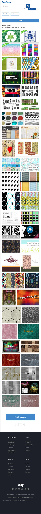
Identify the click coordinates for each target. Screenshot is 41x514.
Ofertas (27, 442)
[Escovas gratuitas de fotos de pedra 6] (30, 346)
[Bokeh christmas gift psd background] (11, 63)
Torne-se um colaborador (12, 451)
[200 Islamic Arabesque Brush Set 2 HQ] (9, 297)
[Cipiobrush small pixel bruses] (11, 217)
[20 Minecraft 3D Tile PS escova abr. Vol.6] (30, 104)
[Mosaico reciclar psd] (11, 36)
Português (11, 469)
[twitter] (16, 489)
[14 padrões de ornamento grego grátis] (32, 118)
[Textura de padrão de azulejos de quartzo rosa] (9, 331)
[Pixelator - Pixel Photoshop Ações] (11, 91)
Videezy (10, 447)
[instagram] (22, 489)
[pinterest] (19, 489)
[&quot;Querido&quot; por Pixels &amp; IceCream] (11, 263)
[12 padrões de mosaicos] (30, 77)
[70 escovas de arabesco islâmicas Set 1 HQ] (32, 281)
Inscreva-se (32, 8)
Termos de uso (7, 500)
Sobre (27, 464)
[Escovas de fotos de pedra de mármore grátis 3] (30, 401)
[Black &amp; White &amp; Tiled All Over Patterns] (11, 232)
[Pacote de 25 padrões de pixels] (13, 118)
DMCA (27, 450)
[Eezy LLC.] (21, 485)
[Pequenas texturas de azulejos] (11, 132)
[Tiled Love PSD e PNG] (8, 148)
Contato (27, 472)
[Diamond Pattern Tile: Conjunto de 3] (11, 201)
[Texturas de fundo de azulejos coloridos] (30, 217)
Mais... (10, 475)
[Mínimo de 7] (30, 373)
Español (10, 466)
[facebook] (12, 489)
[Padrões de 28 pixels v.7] (30, 232)
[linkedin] (28, 489)
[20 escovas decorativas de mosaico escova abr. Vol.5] (11, 360)
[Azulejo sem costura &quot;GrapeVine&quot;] (27, 148)
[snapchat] (25, 489)
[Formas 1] (13, 281)
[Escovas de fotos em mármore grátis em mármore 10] (30, 360)
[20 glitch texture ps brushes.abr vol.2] (11, 346)
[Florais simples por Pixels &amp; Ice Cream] (30, 246)
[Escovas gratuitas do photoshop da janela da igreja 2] (30, 91)
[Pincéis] (28, 297)
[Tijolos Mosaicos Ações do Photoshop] (11, 77)
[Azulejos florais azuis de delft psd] (30, 36)
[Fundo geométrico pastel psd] (11, 49)
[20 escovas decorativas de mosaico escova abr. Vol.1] (28, 331)
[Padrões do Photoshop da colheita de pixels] (30, 201)
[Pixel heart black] (10, 181)
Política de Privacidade (19, 500)
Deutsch (10, 472)
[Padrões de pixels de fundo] (29, 181)
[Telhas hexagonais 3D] (11, 314)
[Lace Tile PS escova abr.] (30, 132)
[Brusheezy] (6, 2)
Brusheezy (11, 442)
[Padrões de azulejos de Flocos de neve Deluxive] (11, 164)
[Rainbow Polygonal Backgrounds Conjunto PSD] (30, 49)
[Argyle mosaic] (30, 63)
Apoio (27, 447)
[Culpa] (11, 246)
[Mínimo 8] (11, 387)
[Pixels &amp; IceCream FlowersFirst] (30, 164)
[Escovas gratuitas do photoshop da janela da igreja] (11, 104)
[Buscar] (28, 6)
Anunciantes (29, 445)
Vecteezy (11, 445)
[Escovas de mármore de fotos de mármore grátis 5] (11, 401)
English (10, 464)
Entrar (25, 8)
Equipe (27, 466)
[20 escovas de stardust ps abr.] (30, 387)
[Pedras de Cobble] (30, 314)
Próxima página (20, 417)
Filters (20, 20)
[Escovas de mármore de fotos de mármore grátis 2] (11, 373)
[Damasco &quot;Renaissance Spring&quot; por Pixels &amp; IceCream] (30, 263)
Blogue (27, 469)
